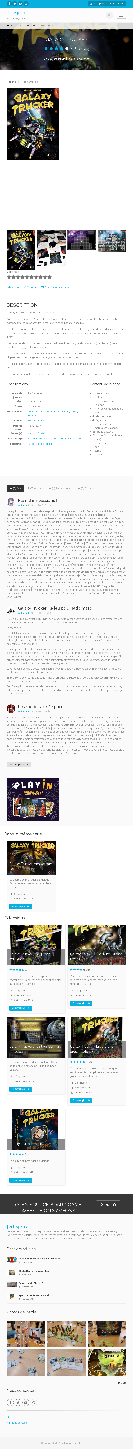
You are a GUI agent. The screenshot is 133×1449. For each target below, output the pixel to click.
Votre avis (33, 287)
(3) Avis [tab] (17, 488)
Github (105, 1204)
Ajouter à (16, 287)
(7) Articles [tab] (36, 488)
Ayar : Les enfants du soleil (34, 1295)
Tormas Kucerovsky (69, 438)
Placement (50, 411)
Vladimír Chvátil (36, 433)
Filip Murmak (35, 438)
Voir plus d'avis (20, 764)
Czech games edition (40, 443)
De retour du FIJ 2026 (31, 1283)
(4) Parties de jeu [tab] (62, 488)
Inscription (98, 3)
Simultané (63, 411)
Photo (15, 82)
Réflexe (32, 415)
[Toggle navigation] (121, 15)
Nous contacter (19, 1422)
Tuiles (73, 411)
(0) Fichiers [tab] (87, 488)
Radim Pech (50, 438)
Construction (35, 411)
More (123, 1382)
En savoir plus (18, 906)
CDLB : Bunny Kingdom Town (35, 1271)
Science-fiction (36, 420)
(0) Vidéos (32, 82)
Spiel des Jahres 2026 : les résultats (39, 1258)
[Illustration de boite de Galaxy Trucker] (66, 124)
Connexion (118, 3)
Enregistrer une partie (57, 287)
